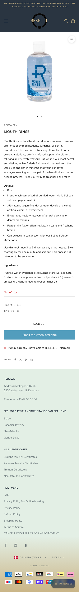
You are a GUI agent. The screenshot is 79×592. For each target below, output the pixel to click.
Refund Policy (12, 514)
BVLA (7, 418)
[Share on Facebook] (15, 359)
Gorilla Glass (11, 437)
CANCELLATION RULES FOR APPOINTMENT (31, 533)
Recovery (10, 125)
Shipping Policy (13, 520)
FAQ (6, 495)
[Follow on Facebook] (6, 545)
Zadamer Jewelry (14, 425)
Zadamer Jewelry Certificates (21, 463)
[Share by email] (31, 359)
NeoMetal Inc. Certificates (19, 476)
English (56, 557)
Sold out (39, 324)
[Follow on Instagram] (16, 545)
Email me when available (39, 335)
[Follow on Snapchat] (26, 545)
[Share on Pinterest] (25, 359)
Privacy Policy (12, 508)
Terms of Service (14, 527)
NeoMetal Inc (12, 431)
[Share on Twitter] (20, 359)
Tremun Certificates (15, 469)
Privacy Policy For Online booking (24, 501)
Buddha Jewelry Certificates (20, 457)
